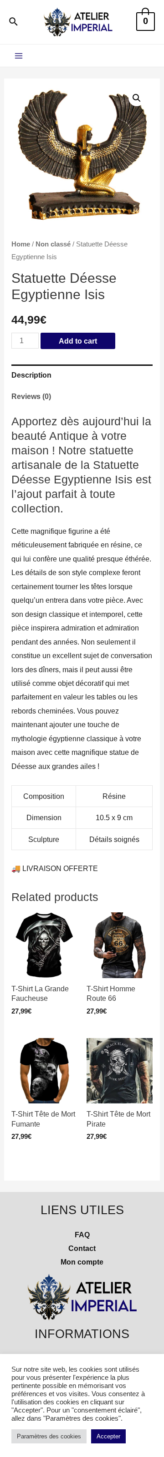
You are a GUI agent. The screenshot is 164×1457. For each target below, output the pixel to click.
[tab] (81, 375)
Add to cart (78, 341)
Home (20, 244)
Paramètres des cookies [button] (49, 1436)
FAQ (82, 1235)
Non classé (53, 244)
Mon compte (82, 1262)
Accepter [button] (108, 1436)
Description (31, 375)
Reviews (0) (31, 396)
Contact (82, 1248)
